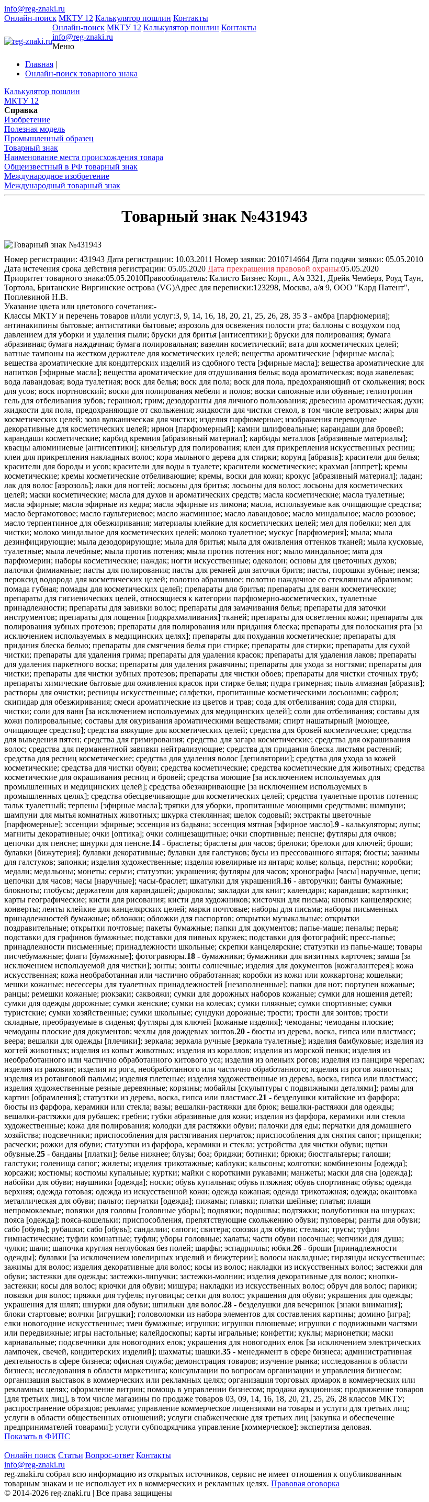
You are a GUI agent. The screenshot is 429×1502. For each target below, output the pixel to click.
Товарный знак (31, 147)
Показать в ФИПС (37, 1436)
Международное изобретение (56, 176)
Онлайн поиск (30, 1455)
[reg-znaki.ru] (28, 41)
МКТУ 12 (76, 18)
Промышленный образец (49, 138)
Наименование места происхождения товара (83, 157)
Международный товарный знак (62, 185)
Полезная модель (34, 129)
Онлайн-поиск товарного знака (81, 73)
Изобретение (27, 119)
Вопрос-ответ (109, 1455)
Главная (39, 64)
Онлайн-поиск (30, 18)
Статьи (70, 1455)
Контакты (190, 18)
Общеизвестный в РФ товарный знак (71, 166)
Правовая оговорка (305, 1483)
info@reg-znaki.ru (34, 8)
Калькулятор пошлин (133, 18)
